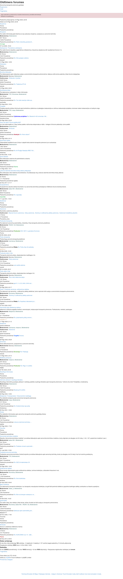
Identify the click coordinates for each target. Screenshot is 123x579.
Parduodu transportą (6, 221)
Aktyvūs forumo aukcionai (16, 213)
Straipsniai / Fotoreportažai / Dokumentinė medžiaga (15, 396)
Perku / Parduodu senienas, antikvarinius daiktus (14, 289)
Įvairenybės (3, 500)
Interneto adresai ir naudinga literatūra (11, 380)
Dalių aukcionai (29, 213)
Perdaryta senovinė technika (8, 452)
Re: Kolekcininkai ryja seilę (22, 406)
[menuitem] (1, 9)
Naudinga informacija (6, 372)
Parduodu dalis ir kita (6, 253)
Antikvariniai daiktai (6, 468)
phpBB (8, 557)
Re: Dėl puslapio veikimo (21, 58)
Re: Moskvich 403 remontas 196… (37, 116)
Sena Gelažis (4, 156)
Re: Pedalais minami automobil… (24, 446)
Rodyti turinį (3, 7)
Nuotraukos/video (5, 90)
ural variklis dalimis (19, 265)
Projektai (2, 106)
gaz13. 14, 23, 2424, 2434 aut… (23, 283)
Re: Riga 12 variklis (26, 366)
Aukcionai (3, 209)
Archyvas (11, 128)
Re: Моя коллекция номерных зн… (24, 494)
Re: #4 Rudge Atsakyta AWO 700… (24, 150)
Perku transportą (5, 237)
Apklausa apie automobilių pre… (23, 511)
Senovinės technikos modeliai (9, 436)
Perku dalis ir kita (5, 271)
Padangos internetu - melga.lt (47, 574)
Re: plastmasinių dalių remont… (23, 317)
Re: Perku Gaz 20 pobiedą (26, 247)
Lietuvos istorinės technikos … (23, 422)
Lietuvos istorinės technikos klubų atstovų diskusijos (15, 171)
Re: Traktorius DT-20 (20, 84)
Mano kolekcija (4, 484)
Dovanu (21, 336)
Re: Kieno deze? (25, 134)
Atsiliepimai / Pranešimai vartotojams (11, 48)
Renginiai (3, 32)
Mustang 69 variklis (19, 390)
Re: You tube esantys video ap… (23, 100)
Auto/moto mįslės (5, 140)
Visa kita (2, 428)
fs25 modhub (80, 574)
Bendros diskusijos (5, 72)
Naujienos (3, 24)
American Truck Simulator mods (66, 574)
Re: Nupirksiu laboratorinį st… (27, 301)
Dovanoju (3, 342)
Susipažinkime (4, 185)
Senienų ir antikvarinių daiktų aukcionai (46, 213)
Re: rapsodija (18, 195)
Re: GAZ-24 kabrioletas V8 (22, 462)
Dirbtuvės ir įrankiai (14, 78)
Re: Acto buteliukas (19, 478)
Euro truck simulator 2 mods (93, 574)
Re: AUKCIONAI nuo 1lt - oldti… (23, 535)
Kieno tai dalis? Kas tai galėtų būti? (10, 122)
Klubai (2, 412)
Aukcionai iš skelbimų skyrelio (68, 213)
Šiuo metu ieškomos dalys (17, 277)
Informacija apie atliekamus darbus (10, 307)
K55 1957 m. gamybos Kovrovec (30, 231)
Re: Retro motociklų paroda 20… (23, 42)
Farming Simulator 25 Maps (30, 574)
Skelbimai (3, 201)
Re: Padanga (24, 352)
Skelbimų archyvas (5, 358)
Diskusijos (3, 64)
